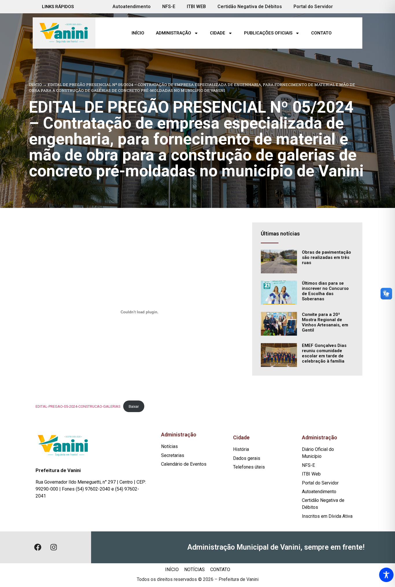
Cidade (217, 33)
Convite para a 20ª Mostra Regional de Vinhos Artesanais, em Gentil (325, 322)
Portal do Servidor (313, 6)
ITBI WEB (196, 6)
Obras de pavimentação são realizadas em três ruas (326, 257)
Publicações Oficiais (268, 33)
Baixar (134, 406)
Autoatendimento (131, 6)
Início (138, 33)
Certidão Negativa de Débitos (249, 6)
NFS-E (168, 6)
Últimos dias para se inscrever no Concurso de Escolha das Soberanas (325, 291)
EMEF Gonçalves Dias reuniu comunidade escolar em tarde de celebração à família (324, 353)
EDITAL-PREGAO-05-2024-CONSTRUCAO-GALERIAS (78, 406)
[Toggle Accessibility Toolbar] (386, 575)
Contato (321, 33)
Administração (173, 33)
